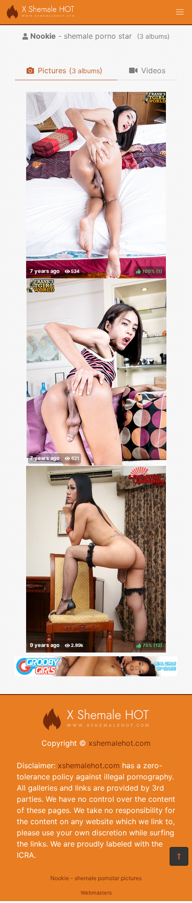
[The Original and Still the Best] (96, 673)
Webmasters (96, 892)
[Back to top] (179, 856)
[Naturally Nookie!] (96, 372)
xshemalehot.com (120, 743)
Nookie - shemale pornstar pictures (96, 878)
